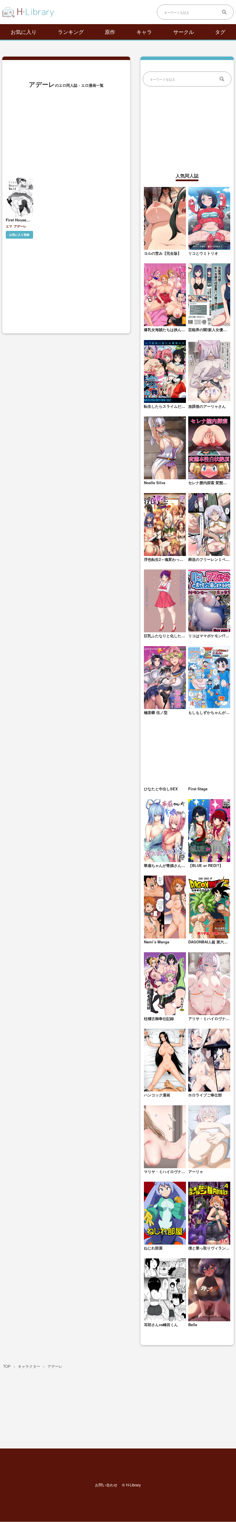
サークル (183, 31)
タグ (220, 31)
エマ (9, 226)
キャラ (144, 31)
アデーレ (20, 226)
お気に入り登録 (19, 235)
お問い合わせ (106, 1485)
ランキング (71, 31)
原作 (110, 31)
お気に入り (24, 31)
